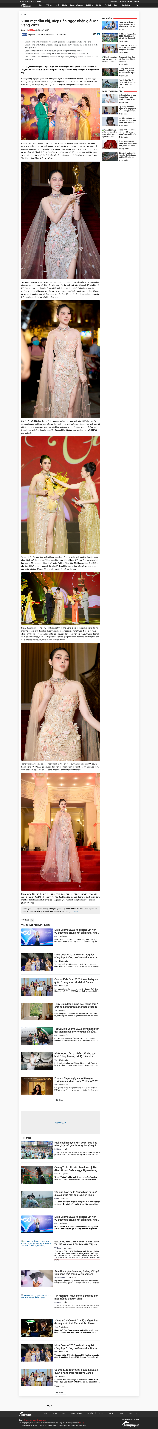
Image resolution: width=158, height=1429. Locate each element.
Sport (116, 5)
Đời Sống (89, 5)
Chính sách (122, 1)
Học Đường (126, 5)
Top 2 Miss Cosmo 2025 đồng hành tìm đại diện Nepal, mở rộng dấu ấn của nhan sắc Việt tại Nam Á (76, 1030)
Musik (64, 5)
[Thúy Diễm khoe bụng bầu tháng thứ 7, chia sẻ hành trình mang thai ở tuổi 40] (37, 1011)
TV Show (49, 5)
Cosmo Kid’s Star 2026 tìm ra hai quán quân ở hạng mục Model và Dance (54, 51)
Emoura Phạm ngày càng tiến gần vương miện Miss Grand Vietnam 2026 (76, 1080)
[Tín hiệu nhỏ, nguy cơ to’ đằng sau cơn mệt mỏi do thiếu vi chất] (37, 1303)
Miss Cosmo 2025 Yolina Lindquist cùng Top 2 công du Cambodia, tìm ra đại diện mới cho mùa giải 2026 (75, 956)
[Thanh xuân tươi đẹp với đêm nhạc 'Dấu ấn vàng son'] (110, 60)
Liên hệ (129, 1)
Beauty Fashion (76, 1413)
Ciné (57, 5)
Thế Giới (108, 5)
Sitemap (136, 1)
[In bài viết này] (98, 34)
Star (40, 5)
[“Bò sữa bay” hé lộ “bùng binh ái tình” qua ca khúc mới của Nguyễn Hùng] (37, 1199)
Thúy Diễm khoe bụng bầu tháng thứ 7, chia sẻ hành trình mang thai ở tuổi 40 (56, 54)
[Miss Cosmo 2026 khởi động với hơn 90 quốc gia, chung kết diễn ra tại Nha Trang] (37, 937)
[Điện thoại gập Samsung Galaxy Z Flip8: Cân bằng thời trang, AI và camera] (37, 1278)
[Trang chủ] (25, 1414)
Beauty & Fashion (76, 5)
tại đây (75, 911)
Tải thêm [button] (59, 1100)
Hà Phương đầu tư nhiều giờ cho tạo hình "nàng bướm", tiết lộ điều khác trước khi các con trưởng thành (75, 1055)
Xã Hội (98, 5)
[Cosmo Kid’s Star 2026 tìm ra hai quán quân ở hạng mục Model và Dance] (37, 987)
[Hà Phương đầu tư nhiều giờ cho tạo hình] (37, 1061)
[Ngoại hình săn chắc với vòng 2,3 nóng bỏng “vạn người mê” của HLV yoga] (110, 133)
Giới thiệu (113, 1)
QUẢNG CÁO (60, 1123)
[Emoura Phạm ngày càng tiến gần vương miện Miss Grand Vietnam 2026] (37, 1086)
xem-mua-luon (59, 1278)
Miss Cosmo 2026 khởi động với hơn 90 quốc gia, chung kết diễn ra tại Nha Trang (58, 42)
